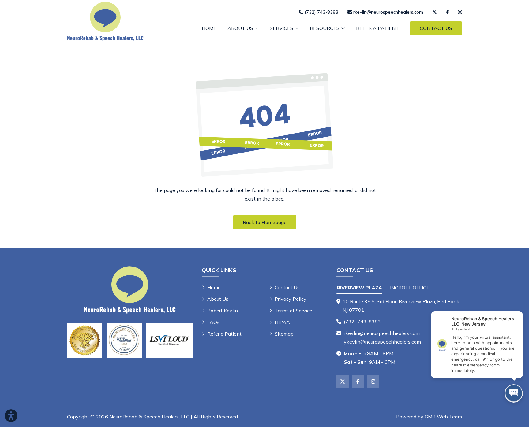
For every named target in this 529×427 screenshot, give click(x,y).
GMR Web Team (443, 417)
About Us (217, 299)
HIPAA (282, 322)
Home (209, 28)
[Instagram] (460, 12)
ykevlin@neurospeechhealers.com (382, 342)
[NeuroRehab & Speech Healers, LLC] (105, 21)
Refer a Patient (377, 28)
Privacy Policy (290, 299)
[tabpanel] (399, 305)
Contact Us (436, 28)
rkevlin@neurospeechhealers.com (382, 333)
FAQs (213, 322)
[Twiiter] (434, 12)
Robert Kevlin (222, 310)
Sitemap (284, 334)
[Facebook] (447, 12)
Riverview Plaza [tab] (359, 288)
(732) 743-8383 (362, 321)
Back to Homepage (265, 222)
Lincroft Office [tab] (408, 288)
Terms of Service (293, 310)
